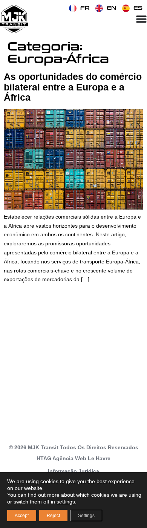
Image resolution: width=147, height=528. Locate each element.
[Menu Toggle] (141, 18)
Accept (22, 515)
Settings (86, 515)
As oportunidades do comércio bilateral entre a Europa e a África (73, 87)
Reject (53, 515)
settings (66, 502)
